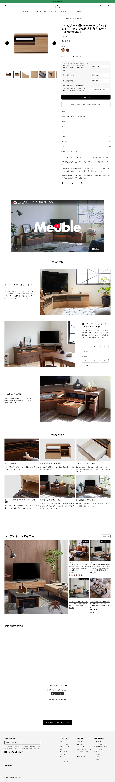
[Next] (54, 43)
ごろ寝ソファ (24, 11)
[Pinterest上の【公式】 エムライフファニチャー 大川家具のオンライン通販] (20, 752)
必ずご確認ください (68, 75)
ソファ (62, 741)
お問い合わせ (97, 741)
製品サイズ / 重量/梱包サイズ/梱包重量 (73, 116)
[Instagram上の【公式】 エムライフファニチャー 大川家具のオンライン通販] (9, 752)
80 (86, 346)
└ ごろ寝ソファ (64, 744)
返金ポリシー (97, 754)
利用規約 (96, 751)
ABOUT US (80, 741)
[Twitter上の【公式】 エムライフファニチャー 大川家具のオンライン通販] (16, 752)
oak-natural (63, 50)
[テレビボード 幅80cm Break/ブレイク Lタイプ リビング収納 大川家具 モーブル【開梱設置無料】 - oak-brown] (8, 668)
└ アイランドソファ (65, 746)
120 (95, 346)
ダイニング (80, 11)
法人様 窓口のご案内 (82, 751)
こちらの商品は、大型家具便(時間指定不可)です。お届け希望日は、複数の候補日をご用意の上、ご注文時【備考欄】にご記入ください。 (75, 66)
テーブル (71, 11)
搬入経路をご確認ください (70, 81)
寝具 (45, 11)
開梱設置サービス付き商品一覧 (74, 18)
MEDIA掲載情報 (81, 756)
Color (66, 46)
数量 (62, 56)
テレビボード (62, 11)
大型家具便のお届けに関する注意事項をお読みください (86, 104)
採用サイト (80, 754)
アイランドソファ (36, 11)
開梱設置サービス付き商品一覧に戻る (58, 722)
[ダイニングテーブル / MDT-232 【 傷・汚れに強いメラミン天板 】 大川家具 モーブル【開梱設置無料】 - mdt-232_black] (93, 612)
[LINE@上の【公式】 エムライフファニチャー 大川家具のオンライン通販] (23, 752)
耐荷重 (63, 121)
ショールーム (80, 746)
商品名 (63, 111)
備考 (62, 146)
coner (86, 351)
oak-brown (67, 50)
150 (105, 346)
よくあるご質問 (98, 744)
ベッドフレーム (89, 11)
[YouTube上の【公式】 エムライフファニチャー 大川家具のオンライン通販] (5, 752)
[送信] (38, 742)
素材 (62, 131)
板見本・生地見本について (69, 152)
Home (63, 18)
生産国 (63, 136)
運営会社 (96, 759)
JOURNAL (80, 744)
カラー (63, 126)
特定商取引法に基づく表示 (101, 746)
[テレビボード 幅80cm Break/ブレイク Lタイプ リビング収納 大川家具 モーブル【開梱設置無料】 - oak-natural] (5, 668)
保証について (65, 141)
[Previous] (7, 43)
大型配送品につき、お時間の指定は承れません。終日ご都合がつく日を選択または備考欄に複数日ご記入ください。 (74, 89)
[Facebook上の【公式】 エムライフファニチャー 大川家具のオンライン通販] (13, 752)
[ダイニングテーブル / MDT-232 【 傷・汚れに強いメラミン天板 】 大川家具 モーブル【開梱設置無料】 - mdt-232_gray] (91, 612)
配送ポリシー (97, 756)
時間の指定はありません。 (100, 89)
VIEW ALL (106, 536)
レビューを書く (57, 694)
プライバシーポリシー (100, 749)
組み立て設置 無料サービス (84, 749)
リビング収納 (52, 11)
